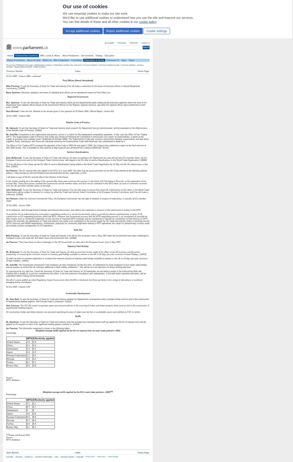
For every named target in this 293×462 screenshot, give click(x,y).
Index (77, 71)
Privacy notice (90, 456)
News (123, 60)
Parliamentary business (26, 55)
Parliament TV (113, 60)
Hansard (78, 65)
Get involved (87, 55)
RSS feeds (134, 43)
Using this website (67, 457)
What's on (47, 60)
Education (109, 55)
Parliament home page (24, 65)
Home (10, 55)
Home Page (143, 71)
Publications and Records (63, 65)
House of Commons (16, 60)
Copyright (79, 457)
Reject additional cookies (123, 31)
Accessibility (109, 43)
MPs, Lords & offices (50, 55)
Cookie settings (156, 31)
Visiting (99, 55)
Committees (76, 60)
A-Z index (9, 457)
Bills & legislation (61, 60)
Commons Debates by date (109, 65)
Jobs (56, 457)
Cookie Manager (113, 456)
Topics (131, 60)
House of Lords (33, 60)
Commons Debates (90, 65)
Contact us (145, 43)
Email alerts (122, 43)
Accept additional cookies (83, 31)
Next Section (13, 452)
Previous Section (15, 71)
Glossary (19, 457)
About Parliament (70, 55)
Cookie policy (101, 456)
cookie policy (147, 22)
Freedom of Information (43, 457)
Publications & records (94, 60)
